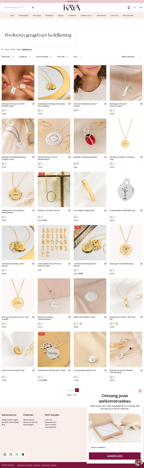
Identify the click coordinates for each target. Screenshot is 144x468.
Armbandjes (23, 15)
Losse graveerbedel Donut (85, 370)
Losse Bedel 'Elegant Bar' (84, 210)
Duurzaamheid (50, 427)
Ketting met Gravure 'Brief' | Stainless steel (14, 105)
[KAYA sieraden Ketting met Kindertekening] (126, 242)
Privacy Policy (45, 465)
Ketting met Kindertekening (121, 264)
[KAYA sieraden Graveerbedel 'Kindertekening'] (126, 189)
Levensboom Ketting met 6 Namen (85, 265)
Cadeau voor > (86, 15)
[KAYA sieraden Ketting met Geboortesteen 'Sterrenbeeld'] (126, 349)
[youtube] (17, 454)
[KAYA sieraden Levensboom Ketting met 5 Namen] (18, 242)
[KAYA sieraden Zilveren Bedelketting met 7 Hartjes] (90, 83)
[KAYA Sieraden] (72, 7)
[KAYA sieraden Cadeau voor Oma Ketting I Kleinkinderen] (18, 189)
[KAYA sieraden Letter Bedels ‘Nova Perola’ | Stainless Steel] (54, 242)
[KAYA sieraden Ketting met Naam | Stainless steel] (126, 136)
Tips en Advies (50, 424)
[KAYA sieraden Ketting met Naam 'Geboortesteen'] (54, 296)
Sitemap (53, 465)
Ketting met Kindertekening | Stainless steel (14, 158)
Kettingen (37, 15)
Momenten (101, 15)
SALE (12, 15)
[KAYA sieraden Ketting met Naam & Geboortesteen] (126, 83)
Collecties (114, 15)
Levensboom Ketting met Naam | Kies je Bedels (52, 105)
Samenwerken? (51, 422)
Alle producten (28, 420)
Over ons (48, 420)
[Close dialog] (140, 391)
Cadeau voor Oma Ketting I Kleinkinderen (13, 211)
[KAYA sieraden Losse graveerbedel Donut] (90, 349)
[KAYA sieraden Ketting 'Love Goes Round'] (54, 189)
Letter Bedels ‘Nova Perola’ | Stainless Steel (50, 265)
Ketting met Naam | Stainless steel (122, 158)
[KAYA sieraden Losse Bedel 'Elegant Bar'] (90, 189)
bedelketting (27, 49)
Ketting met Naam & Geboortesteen (118, 105)
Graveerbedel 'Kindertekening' (122, 210)
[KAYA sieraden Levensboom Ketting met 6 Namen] (90, 242)
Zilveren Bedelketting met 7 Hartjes (85, 105)
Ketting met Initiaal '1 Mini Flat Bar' (122, 318)
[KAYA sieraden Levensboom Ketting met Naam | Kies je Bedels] (54, 83)
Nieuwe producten (30, 422)
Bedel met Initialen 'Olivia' (84, 317)
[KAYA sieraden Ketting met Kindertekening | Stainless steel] (18, 136)
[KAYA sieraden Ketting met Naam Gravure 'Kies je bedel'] (18, 296)
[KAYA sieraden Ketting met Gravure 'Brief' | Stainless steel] (18, 83)
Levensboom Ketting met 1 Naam (52, 370)
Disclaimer (37, 465)
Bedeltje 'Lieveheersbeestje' (85, 157)
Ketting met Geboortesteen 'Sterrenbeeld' (121, 371)
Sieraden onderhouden (10, 422)
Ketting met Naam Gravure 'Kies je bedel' (15, 318)
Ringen (61, 15)
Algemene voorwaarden (24, 465)
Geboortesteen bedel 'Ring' (13, 370)
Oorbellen (72, 15)
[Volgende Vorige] (77, 390)
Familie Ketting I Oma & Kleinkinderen (47, 158)
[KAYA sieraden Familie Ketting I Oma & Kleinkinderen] (54, 136)
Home (12, 49)
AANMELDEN (114, 456)
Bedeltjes (49, 15)
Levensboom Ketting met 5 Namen (13, 265)
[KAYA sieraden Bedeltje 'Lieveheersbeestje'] (90, 136)
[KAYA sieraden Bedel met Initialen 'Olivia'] (90, 296)
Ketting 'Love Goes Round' (49, 210)
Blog (3, 424)
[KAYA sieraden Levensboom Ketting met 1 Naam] (54, 349)
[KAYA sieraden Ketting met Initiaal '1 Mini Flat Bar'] (126, 296)
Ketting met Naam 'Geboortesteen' (45, 318)
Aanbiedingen (28, 424)
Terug (6, 49)
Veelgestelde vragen (10, 420)
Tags (18, 49)
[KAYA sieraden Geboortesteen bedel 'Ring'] (18, 349)
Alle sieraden (128, 15)
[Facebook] (4, 454)
